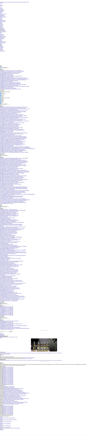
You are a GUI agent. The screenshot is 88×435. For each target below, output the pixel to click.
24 (23, 360)
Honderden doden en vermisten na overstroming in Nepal (10, 280)
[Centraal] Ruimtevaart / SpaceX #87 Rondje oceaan (10, 288)
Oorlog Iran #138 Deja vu (5, 285)
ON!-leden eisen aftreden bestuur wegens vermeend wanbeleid (11, 129)
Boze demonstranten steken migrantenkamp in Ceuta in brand (11, 127)
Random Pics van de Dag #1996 (6, 145)
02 (1, 360)
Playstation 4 (2, 34)
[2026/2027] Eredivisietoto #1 (6, 223)
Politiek (1, 12)
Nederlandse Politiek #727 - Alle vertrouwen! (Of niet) (10, 238)
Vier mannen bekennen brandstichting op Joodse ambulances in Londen (12, 160)
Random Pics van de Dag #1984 (8, 381)
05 (4, 360)
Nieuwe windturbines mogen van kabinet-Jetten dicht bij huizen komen (13, 226)
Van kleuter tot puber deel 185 (6, 279)
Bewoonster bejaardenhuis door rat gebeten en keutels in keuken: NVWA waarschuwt (15, 108)
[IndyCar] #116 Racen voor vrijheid (7, 236)
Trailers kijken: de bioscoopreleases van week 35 (9, 123)
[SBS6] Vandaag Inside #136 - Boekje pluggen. (9, 213)
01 (0, 360)
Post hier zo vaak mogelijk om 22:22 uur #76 (9, 265)
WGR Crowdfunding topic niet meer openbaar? (9, 245)
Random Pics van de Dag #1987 (8, 378)
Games (1, 32)
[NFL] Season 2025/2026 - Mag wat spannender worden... (11, 293)
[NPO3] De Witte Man (5, 218)
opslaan (1, 69)
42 (42, 360)
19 (18, 360)
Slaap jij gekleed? (4, 243)
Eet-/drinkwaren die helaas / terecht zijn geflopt (9, 295)
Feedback (1, 50)
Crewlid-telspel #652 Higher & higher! (8, 235)
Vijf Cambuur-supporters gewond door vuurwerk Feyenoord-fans (12, 298)
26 (25, 360)
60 (60, 360)
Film (0, 18)
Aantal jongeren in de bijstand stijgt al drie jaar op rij (9, 247)
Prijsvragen (2, 47)
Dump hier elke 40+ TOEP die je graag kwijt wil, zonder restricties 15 (13, 283)
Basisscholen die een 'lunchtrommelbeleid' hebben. (9, 220)
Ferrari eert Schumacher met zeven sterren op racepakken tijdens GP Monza (13, 115)
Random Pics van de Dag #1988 (8, 377)
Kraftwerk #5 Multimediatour (6, 276)
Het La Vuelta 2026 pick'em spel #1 (7, 217)
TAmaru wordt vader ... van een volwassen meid (9, 299)
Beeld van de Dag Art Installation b (7, 282)
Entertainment (3, 93)
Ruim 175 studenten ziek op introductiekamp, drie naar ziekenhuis (12, 222)
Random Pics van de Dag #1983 (8, 382)
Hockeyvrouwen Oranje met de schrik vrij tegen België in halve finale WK (13, 138)
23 (22, 360)
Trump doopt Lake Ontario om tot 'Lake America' (9, 73)
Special (1, 333)
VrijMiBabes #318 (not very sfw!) (6, 311)
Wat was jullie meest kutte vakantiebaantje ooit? (9, 271)
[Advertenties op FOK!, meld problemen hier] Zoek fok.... (11, 229)
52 (52, 360)
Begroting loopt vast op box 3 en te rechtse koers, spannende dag (12, 296)
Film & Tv (2, 95)
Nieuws (13, 2)
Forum (1, 2)
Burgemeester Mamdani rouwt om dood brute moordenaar (10, 72)
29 (28, 360)
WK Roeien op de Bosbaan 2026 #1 (7, 291)
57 (57, 360)
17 (16, 360)
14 (13, 360)
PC (0, 33)
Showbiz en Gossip (3, 14)
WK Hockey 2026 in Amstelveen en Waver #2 (9, 239)
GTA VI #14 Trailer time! (5, 240)
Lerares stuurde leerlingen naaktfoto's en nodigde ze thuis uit (11, 76)
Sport (1, 22)
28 (27, 360)
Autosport (1, 25)
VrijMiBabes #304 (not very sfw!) (7, 203)
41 (41, 360)
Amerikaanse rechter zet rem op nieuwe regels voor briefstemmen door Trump (14, 117)
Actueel (1, 8)
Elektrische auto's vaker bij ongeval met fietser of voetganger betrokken (13, 119)
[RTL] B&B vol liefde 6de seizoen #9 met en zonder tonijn (11, 224)
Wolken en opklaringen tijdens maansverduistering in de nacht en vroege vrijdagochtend (15, 147)
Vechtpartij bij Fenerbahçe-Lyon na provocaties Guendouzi (10, 135)
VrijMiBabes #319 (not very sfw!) (6, 74)
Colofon (1, 49)
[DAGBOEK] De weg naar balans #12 (8, 294)
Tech (1, 13)
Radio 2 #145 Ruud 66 (5, 259)
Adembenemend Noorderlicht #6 (6, 244)
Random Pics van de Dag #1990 (8, 375)
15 (14, 360)
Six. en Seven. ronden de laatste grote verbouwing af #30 (10, 284)
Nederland (1, 9)
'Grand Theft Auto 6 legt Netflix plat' (7, 134)
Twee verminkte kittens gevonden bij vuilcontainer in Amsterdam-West (12, 141)
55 (55, 360)
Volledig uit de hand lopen (6, 234)
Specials (24, 2)
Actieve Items (9, 2)
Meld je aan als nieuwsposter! (27, 358)
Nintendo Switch (2, 36)
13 (12, 360)
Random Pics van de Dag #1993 (6, 312)
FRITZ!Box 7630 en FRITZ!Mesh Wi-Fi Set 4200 (9, 118)
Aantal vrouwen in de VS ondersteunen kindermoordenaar (11, 237)
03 (2, 360)
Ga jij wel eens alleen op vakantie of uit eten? (8, 232)
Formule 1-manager (3, 31)
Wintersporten (2, 28)
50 (50, 360)
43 (43, 360)
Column (2, 99)
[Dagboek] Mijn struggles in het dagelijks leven (9, 215)
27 (26, 360)
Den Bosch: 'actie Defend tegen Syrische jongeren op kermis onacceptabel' (13, 137)
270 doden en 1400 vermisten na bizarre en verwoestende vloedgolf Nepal (13, 79)
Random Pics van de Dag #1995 (6, 81)
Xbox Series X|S (2, 37)
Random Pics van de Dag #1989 (8, 376)
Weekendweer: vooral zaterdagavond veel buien (9, 109)
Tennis (1, 26)
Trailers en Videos (3, 41)
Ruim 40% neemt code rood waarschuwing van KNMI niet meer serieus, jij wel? (14, 120)
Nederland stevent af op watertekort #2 (7, 275)
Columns (15, 2)
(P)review (2, 100)
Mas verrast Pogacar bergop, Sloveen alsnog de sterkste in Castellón (12, 139)
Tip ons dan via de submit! (30, 357)
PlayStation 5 (2, 38)
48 (48, 360)
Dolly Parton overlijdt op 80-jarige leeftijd (8, 88)
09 (8, 360)
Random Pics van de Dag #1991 (6, 314)
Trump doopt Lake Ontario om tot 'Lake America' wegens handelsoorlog (13, 136)
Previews (21, 2)
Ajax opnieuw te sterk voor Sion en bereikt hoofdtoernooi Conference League (13, 132)
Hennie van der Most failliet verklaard (7, 250)
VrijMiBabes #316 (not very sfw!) (8, 384)
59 (59, 360)
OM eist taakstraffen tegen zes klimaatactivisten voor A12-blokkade (12, 177)
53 (53, 360)
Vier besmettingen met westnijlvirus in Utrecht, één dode (10, 140)
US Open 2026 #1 (4, 260)
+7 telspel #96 (4, 256)
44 (44, 360)
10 (9, 360)
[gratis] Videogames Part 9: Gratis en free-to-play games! (10, 258)
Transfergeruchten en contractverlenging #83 (8, 300)
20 (19, 360)
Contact (1, 48)
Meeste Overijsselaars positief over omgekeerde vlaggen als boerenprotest (13, 150)
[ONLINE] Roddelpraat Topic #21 (7, 249)
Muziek (1, 17)
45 (45, 360)
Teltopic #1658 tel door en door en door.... (8, 253)
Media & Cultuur (3, 20)
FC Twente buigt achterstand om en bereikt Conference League (11, 133)
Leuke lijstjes (2, 334)
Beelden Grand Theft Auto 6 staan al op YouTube (9, 125)
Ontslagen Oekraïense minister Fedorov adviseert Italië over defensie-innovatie (14, 107)
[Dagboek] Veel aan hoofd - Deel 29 (7, 289)
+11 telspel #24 (4, 216)
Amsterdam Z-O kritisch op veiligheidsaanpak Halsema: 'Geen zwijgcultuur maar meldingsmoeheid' (17, 148)
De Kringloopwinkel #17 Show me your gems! (8, 272)
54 (54, 360)
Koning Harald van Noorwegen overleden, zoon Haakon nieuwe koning (13, 111)
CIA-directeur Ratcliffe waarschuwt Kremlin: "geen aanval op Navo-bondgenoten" (14, 146)
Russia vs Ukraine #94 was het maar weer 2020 (9, 270)
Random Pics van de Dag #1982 (8, 383)
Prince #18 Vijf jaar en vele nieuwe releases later (9, 266)
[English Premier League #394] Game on (8, 263)
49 (49, 360)
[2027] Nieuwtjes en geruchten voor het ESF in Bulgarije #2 (11, 225)
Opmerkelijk (2, 335)
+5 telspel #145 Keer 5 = (5, 257)
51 (51, 360)
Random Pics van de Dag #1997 (6, 75)
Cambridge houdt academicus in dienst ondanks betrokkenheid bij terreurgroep (14, 187)
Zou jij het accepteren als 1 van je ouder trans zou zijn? (10, 241)
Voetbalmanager (2, 30)
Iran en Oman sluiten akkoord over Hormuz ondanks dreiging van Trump (13, 200)
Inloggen (1, 5)
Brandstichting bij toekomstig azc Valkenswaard (9, 80)
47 (47, 360)
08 (7, 360)
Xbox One (1, 35)
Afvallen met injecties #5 (5, 267)
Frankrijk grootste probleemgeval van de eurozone (9, 128)
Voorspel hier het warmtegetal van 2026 (8, 273)
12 (11, 360)
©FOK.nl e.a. (2, 429)
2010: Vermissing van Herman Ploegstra (8, 221)
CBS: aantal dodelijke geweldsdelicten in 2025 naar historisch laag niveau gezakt (14, 78)
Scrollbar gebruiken (4, 67)
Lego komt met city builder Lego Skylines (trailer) (9, 85)
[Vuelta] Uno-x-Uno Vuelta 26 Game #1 (8, 231)
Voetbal (1, 23)
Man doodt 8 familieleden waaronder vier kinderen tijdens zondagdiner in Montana (14, 86)
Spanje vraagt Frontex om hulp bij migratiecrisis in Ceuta (10, 112)
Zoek (6, 2)
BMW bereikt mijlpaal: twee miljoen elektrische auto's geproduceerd (12, 149)
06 (5, 360)
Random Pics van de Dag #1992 (6, 313)
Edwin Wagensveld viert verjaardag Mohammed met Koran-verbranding (13, 246)
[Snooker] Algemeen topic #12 (6, 290)
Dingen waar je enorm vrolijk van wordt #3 (8, 242)
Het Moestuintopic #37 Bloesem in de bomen (9, 269)
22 (21, 360)
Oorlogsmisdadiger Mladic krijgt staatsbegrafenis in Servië (10, 116)
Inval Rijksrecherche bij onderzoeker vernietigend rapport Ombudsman (12, 255)
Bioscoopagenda (2, 21)
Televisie (1, 19)
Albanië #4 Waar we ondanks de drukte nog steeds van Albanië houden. (13, 210)
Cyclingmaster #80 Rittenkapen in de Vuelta (8, 292)
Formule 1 (1, 24)
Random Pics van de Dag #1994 (6, 87)
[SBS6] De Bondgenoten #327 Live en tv (8, 219)
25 (24, 360)
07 (6, 360)
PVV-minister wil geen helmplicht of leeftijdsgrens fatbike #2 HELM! (13, 251)
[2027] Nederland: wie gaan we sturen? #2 (8, 286)
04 (3, 360)
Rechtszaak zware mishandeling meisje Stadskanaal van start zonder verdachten (14, 152)
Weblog (3, 2)
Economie (1, 11)
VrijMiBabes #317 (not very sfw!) (7, 379)
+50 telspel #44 (4, 254)
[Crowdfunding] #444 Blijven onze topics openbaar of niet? (11, 264)
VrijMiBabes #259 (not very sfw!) (7, 195)
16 (15, 360)
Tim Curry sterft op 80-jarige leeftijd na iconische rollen (10, 82)
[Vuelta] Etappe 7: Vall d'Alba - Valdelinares (8, 233)
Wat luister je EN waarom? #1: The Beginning (9, 227)
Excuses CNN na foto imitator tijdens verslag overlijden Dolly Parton (12, 130)
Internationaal (2, 10)
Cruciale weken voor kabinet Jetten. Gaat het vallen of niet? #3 (11, 281)
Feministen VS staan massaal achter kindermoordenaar (10, 83)
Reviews (18, 2)
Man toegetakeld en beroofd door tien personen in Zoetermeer (11, 151)
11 (10, 360)
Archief (27, 2)
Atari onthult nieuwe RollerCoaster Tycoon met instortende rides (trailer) (13, 84)
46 (46, 360)
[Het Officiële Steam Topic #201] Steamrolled (9, 278)
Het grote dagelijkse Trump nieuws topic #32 (8, 248)
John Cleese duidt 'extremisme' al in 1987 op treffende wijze (11, 70)
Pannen (2, 274)
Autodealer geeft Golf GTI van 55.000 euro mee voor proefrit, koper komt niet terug (15, 199)
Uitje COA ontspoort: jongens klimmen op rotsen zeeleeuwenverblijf (12, 191)
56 (56, 360)
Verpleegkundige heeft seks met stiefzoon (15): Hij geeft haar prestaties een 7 (13, 170)
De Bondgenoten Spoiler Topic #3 (7, 262)
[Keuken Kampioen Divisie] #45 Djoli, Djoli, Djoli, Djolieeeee (11, 261)
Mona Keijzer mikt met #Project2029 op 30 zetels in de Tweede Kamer (13, 297)
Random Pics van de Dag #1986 (8, 380)
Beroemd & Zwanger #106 (6, 277)
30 (29, 360)
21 (20, 360)
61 (61, 360)
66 (0, 355)
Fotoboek (1, 46)
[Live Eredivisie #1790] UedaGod (7, 268)
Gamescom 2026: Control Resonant (7, 121)
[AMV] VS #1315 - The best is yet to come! (8, 209)
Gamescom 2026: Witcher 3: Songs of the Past (8, 113)
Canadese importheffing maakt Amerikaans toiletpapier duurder (11, 142)
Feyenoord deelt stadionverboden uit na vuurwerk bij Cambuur (11, 114)
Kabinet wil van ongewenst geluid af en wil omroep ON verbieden (12, 71)
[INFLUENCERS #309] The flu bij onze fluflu (9, 211)
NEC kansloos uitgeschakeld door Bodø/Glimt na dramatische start (12, 201)
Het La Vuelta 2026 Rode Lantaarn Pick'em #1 (9, 230)
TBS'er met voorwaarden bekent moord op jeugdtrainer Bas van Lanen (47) (13, 110)
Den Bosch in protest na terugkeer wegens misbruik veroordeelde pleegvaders (14, 179)
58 (58, 360)
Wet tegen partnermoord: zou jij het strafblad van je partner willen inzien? (13, 202)
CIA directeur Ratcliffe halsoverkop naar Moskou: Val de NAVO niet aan (13, 252)
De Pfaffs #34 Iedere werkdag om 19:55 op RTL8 (9, 287)
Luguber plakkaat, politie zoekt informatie (8, 212)
